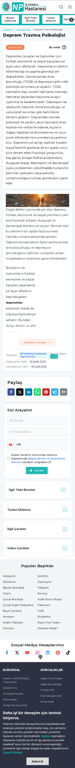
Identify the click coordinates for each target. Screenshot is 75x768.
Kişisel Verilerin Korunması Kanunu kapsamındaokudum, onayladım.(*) (38, 458)
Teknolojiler (10, 699)
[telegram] (54, 392)
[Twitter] (17, 652)
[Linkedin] (48, 652)
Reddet (45, 736)
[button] (10, 444)
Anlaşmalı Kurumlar (15, 705)
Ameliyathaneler (13, 693)
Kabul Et (37, 761)
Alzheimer (9, 582)
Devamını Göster (35, 342)
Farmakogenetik (51, 695)
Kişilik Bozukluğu (51, 684)
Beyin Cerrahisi (12, 611)
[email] (63, 392)
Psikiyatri (43, 587)
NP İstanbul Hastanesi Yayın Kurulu (33, 355)
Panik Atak (47, 701)
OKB (41, 611)
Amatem (8, 616)
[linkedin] (28, 392)
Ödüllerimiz (10, 687)
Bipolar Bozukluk (13, 587)
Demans (8, 628)
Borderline (44, 616)
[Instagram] (37, 652)
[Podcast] (40, 657)
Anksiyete (9, 576)
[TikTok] (68, 652)
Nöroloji (42, 593)
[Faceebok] (7, 652)
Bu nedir (54, 47)
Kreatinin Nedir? (48, 628)
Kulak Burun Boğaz (50, 599)
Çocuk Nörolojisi (13, 599)
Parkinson (44, 605)
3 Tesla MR (47, 690)
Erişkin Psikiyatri (13, 622)
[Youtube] (27, 652)
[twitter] (19, 392)
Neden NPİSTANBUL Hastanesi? (16, 680)
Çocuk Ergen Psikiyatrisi (18, 605)
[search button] (61, 7)
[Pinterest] (58, 652)
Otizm (7, 593)
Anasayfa (8, 29)
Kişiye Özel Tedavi (49, 622)
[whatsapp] (37, 392)
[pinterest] (46, 392)
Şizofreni (43, 576)
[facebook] (11, 392)
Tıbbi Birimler (23, 29)
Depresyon (45, 582)
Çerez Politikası (12, 752)
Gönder (39, 470)
